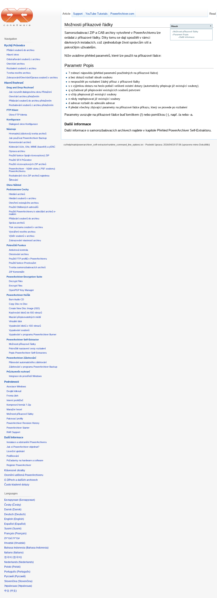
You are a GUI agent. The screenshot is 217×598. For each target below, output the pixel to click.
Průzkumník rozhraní (18, 371)
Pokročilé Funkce (16, 245)
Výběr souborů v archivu (21, 236)
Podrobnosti (11, 381)
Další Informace (13, 437)
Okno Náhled (14, 185)
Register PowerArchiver (19, 465)
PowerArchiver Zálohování (21, 358)
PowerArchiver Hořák (18, 295)
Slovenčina (25, 581)
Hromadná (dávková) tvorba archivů (27, 133)
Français (21, 533)
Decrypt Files (16, 281)
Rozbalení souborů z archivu (21, 68)
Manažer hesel (14, 409)
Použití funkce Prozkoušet (22, 263)
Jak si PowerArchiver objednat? (23, 447)
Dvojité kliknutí (14, 391)
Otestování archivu (19, 254)
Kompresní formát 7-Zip (19, 404)
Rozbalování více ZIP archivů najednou (29, 175)
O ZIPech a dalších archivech (21, 479)
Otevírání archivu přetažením (24, 96)
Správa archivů (17, 222)
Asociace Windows (16, 386)
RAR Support (13, 432)
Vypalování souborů (19, 330)
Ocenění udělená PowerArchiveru (23, 475)
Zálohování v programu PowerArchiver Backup (33, 366)
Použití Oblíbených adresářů (23, 207)
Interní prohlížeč (15, 400)
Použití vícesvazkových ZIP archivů (27, 164)
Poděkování (13, 456)
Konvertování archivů (20, 142)
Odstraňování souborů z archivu (23, 59)
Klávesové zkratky (14, 470)
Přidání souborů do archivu (20, 50)
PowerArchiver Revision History (23, 423)
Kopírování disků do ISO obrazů (25, 312)
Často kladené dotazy (16, 484)
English (18, 519)
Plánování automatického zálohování (28, 362)
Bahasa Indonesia (37, 547)
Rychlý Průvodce (14, 45)
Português (23, 571)
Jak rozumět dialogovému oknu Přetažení (30, 92)
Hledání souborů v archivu (22, 198)
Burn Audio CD (16, 299)
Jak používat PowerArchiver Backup (28, 138)
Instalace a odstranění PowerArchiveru (27, 442)
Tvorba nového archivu (19, 73)
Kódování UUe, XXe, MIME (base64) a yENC (32, 146)
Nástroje (11, 129)
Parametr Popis (180, 34)
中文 (13, 590)
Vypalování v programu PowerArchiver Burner (32, 334)
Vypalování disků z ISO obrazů (25, 325)
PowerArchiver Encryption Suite (24, 276)
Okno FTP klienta (18, 114)
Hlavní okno (13, 54)
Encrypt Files (15, 285)
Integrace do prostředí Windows (25, 376)
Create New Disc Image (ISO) (24, 308)
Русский (20, 576)
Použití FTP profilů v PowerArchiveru (28, 258)
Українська (24, 585)
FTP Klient (12, 110)
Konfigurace (13, 119)
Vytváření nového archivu (22, 231)
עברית (8, 538)
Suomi (17, 528)
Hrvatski (19, 543)
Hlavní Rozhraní (13, 82)
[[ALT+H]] (17, 17)
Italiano (18, 552)
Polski (16, 566)
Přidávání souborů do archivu (24, 218)
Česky (16, 504)
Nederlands (26, 562)
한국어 (17, 557)
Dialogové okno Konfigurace (23, 124)
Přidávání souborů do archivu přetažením (30, 100)
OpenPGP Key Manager (21, 290)
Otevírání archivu (16, 63)
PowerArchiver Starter (18, 427)
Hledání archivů (17, 194)
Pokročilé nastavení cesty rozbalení (27, 348)
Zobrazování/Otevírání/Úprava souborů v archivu (32, 77)
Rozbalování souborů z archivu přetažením (31, 105)
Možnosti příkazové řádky (185, 31)
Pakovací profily (15, 418)
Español (20, 523)
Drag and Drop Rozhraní (20, 87)
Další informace (187, 37)
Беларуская (27, 499)
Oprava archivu (17, 151)
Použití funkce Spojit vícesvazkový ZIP (29, 155)
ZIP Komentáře (16, 272)
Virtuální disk (15, 321)
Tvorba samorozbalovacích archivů (27, 267)
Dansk (17, 509)
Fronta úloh (12, 395)
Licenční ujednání (16, 451)
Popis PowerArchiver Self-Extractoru (28, 352)
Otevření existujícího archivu (24, 203)
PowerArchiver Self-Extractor (23, 339)
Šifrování (13, 180)
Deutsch (20, 514)
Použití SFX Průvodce (20, 160)
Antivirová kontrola (18, 250)
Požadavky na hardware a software (25, 460)
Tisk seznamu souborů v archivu (26, 227)
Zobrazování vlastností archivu (25, 240)
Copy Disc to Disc (18, 304)
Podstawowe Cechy (18, 189)
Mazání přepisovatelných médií (25, 317)
